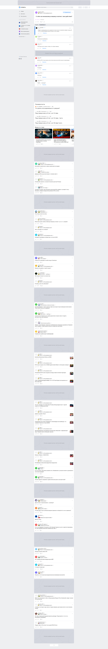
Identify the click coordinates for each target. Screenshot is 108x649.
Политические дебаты (45, 323)
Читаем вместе (43, 111)
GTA (41, 573)
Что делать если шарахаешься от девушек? (47, 108)
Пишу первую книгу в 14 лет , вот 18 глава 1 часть (48, 123)
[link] (43, 137)
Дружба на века (43, 508)
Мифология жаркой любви (46, 517)
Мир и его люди (44, 187)
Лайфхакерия (43, 500)
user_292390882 (39, 106)
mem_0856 (38, 111)
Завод (42, 468)
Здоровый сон (44, 212)
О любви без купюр (46, 106)
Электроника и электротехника (47, 305)
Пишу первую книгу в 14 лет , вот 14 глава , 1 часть (49, 118)
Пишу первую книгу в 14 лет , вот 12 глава (46, 113)
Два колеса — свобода (45, 274)
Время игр (42, 623)
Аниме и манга (43, 332)
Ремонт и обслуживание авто (45, 13)
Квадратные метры (45, 525)
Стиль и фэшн (43, 258)
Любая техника (44, 557)
